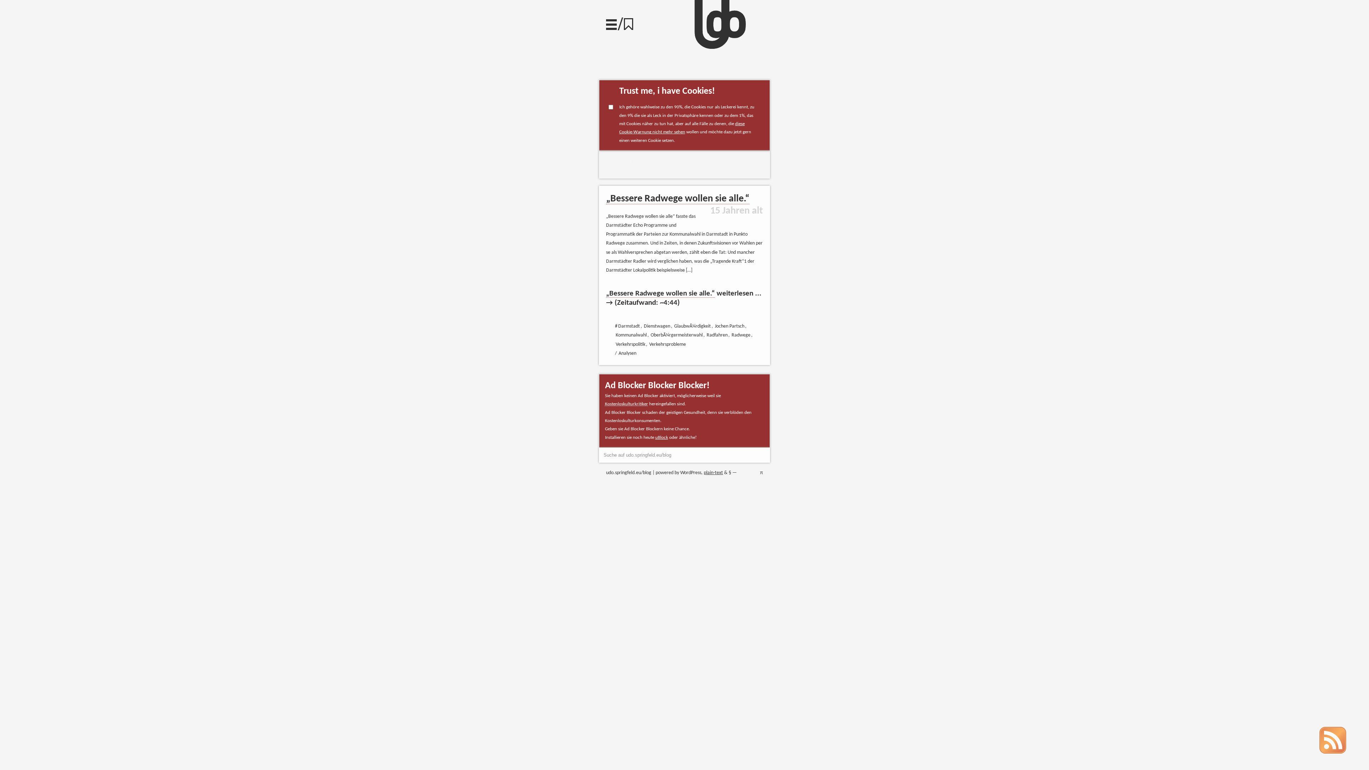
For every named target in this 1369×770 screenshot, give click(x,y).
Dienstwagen (657, 326)
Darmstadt (629, 326)
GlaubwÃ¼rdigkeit (692, 326)
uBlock (661, 437)
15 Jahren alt (736, 211)
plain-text (713, 473)
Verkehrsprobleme (630, 161)
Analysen (627, 353)
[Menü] (611, 22)
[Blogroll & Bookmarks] (631, 22)
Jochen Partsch (729, 326)
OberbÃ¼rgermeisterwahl (677, 335)
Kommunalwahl (631, 335)
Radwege (741, 335)
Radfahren (717, 335)
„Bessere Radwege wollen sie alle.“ (677, 199)
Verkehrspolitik (630, 344)
